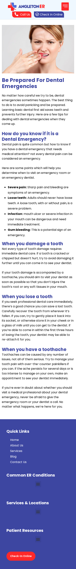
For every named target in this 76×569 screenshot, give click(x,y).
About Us (16, 445)
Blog (13, 456)
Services (16, 451)
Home (14, 440)
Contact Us (18, 462)
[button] (65, 6)
